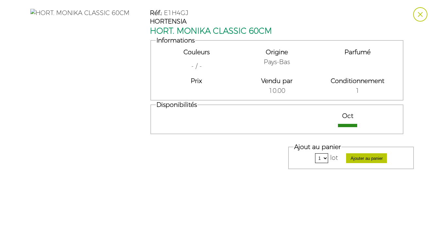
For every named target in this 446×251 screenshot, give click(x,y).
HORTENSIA (168, 21)
